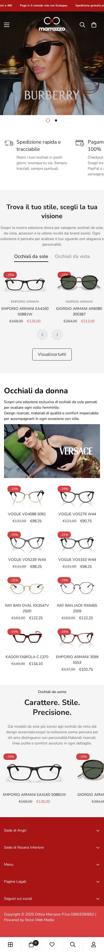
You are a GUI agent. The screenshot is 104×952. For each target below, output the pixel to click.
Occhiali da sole (31, 256)
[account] (93, 944)
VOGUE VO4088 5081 (27, 514)
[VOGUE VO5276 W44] (77, 495)
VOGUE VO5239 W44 (27, 559)
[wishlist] (52, 944)
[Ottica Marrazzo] (52, 24)
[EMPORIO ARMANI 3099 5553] (77, 638)
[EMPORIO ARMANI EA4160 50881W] (25, 282)
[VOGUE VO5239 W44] (27, 541)
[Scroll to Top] (94, 923)
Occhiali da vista (72, 256)
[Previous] (42, 334)
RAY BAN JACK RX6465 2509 (77, 608)
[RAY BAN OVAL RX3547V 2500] (27, 586)
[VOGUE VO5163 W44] (77, 541)
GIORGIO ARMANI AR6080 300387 (79, 311)
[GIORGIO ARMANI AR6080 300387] (79, 282)
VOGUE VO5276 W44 (77, 514)
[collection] (10, 944)
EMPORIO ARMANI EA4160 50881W (25, 311)
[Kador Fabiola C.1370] (27, 638)
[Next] (57, 334)
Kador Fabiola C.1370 (27, 656)
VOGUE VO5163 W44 (77, 559)
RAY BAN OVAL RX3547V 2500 (27, 608)
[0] (94, 25)
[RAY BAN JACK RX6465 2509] (77, 586)
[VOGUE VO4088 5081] (27, 495)
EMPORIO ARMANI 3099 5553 (77, 659)
